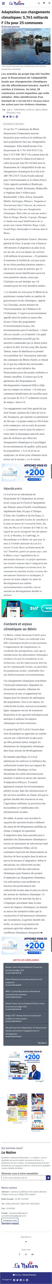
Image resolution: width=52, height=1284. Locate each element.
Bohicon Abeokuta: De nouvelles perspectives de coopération (23, 981)
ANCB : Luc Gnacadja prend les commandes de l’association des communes (22, 993)
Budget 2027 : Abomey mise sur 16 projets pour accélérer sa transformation (23, 1017)
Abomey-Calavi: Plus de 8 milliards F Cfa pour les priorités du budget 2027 (23, 968)
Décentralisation (11, 27)
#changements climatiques (13, 124)
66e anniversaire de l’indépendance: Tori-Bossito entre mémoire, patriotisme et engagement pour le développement (26, 1031)
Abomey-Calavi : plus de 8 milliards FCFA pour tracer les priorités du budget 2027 (25, 1005)
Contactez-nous (10, 1220)
